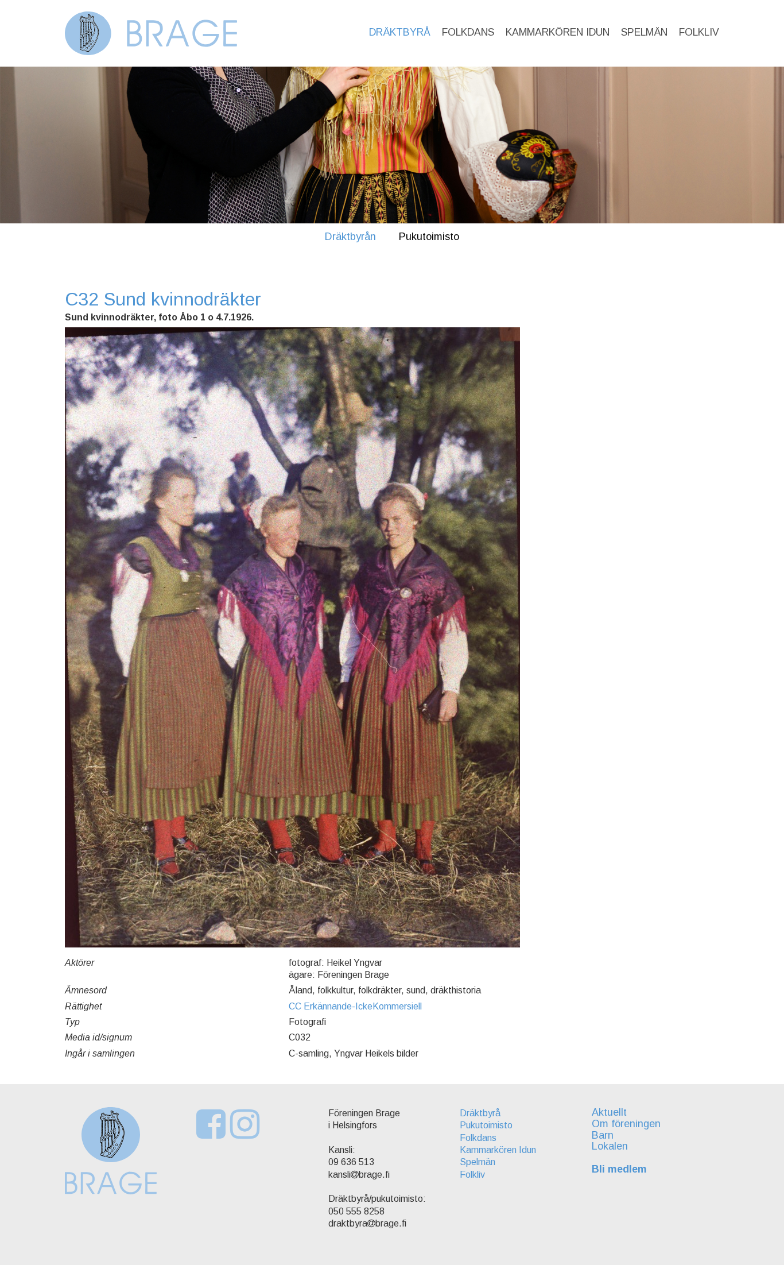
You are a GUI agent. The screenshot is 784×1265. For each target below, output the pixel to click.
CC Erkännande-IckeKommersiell (355, 1006)
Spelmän (644, 32)
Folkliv (699, 32)
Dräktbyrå (399, 32)
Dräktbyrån (350, 236)
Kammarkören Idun (558, 32)
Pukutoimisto (429, 236)
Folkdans (468, 32)
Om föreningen (626, 1123)
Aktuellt (609, 1112)
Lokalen (610, 1146)
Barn (603, 1135)
